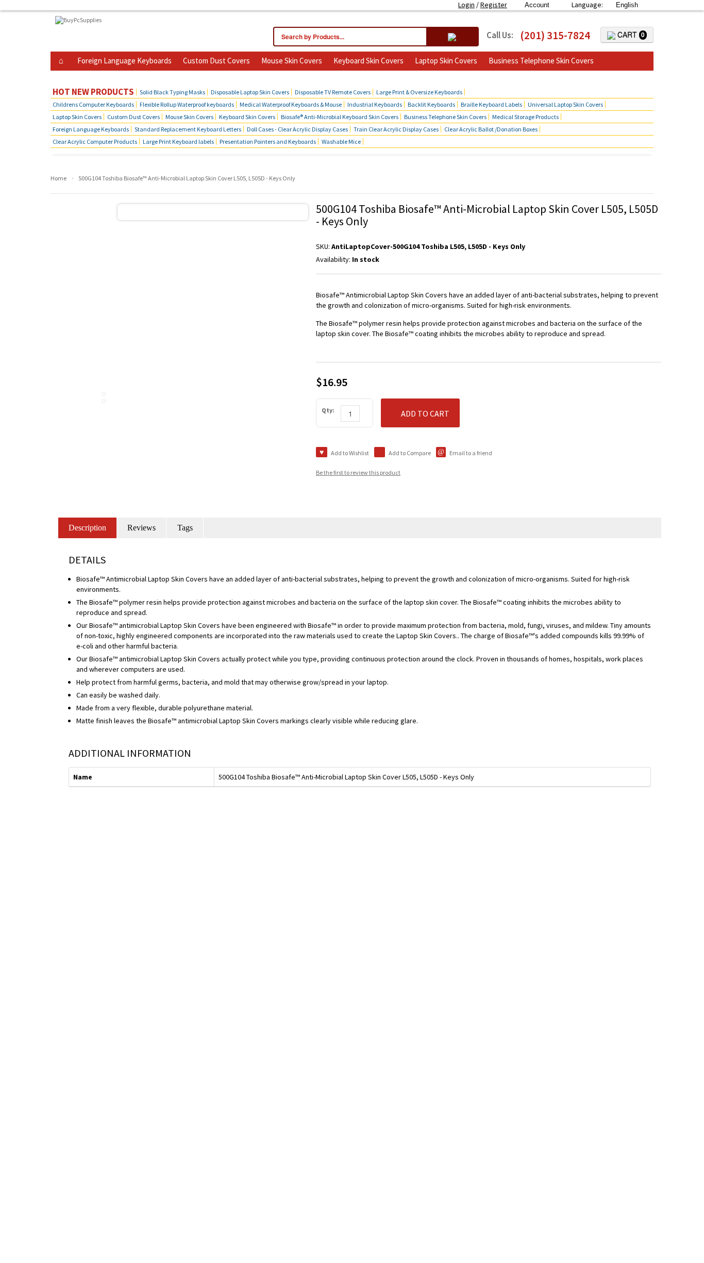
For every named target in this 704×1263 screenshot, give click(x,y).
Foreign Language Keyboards (124, 60)
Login (466, 4)
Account (537, 5)
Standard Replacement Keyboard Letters (188, 129)
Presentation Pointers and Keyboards (268, 141)
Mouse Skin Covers (291, 60)
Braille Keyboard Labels (491, 104)
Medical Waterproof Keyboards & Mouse (291, 104)
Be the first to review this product (358, 472)
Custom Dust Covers (216, 60)
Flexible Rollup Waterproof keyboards (187, 104)
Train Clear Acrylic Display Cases (396, 129)
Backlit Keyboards (431, 104)
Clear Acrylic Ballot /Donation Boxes (491, 129)
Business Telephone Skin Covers (541, 60)
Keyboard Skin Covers (368, 60)
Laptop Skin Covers (446, 60)
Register (493, 4)
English (627, 5)
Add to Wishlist (350, 453)
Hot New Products (93, 92)
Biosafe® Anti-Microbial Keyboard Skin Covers (339, 116)
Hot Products (78, 76)
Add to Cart (425, 413)
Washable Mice (341, 141)
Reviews (141, 527)
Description (87, 527)
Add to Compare (410, 453)
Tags (185, 527)
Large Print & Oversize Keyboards (419, 92)
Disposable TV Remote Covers (333, 92)
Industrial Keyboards (374, 104)
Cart (630, 34)
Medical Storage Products (525, 116)
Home (58, 178)
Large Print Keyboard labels (178, 141)
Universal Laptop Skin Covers (565, 104)
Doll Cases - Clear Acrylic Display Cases (297, 129)
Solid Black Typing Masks (172, 92)
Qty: (328, 410)
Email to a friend (470, 453)
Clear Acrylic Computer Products (95, 141)
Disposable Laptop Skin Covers (250, 92)
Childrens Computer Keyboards (93, 104)
